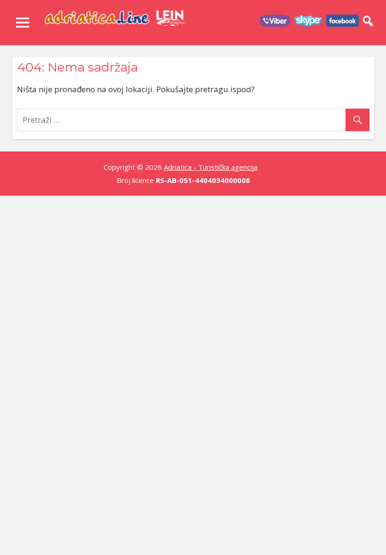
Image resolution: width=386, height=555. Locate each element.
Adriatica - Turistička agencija (210, 167)
